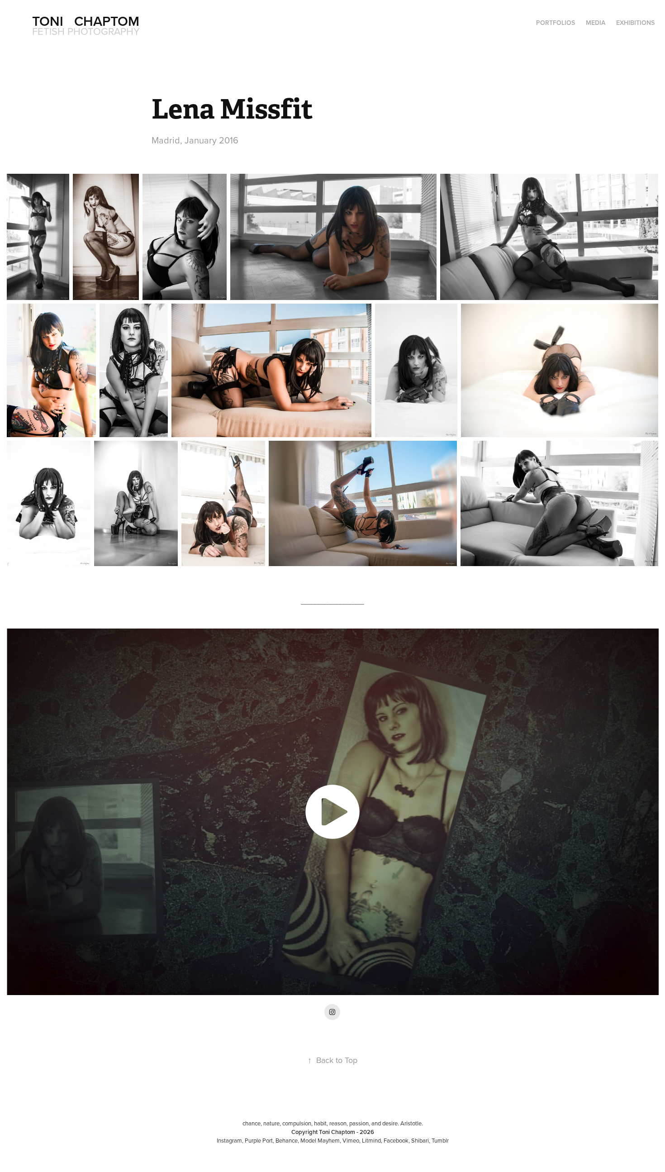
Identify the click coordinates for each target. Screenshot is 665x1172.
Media (595, 22)
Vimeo (350, 1140)
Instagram (229, 1140)
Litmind (371, 1140)
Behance (287, 1140)
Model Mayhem (320, 1140)
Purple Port (259, 1140)
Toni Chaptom (85, 21)
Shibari (420, 1140)
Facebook (396, 1140)
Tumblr (440, 1140)
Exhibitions (635, 22)
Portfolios (555, 22)
